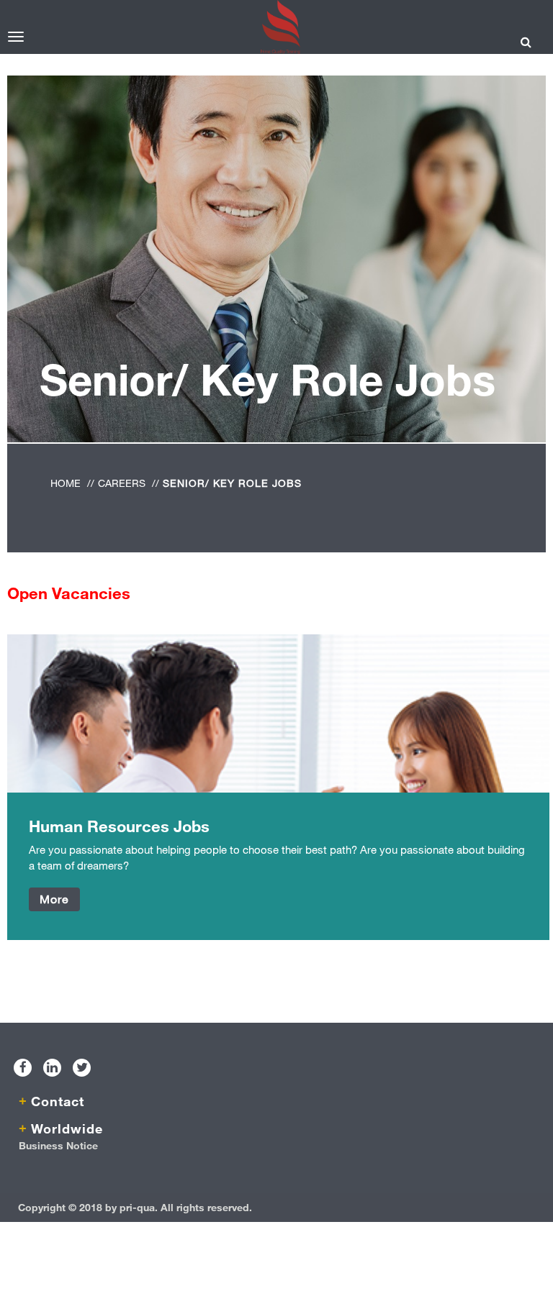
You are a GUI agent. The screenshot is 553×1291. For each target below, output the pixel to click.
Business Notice (58, 1145)
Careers (121, 483)
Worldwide (67, 1128)
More (54, 898)
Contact (57, 1101)
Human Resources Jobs (119, 826)
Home (65, 483)
